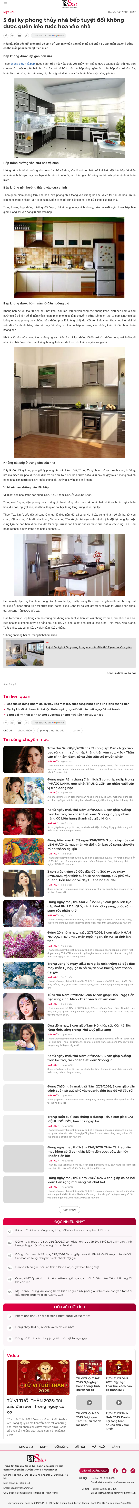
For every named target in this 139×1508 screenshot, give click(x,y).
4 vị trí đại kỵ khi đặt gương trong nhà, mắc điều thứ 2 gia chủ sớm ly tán (89, 647)
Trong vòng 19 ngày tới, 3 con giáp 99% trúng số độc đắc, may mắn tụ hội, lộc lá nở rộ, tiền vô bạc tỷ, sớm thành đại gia (91, 968)
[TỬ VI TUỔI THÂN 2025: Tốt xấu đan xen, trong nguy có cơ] (38, 1377)
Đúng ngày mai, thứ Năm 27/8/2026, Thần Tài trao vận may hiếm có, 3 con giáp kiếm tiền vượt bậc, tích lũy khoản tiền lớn (89, 1152)
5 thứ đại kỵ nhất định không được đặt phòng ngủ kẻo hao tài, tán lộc (55, 714)
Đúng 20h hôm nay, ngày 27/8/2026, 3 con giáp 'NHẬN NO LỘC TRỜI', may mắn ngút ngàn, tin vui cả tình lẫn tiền (89, 937)
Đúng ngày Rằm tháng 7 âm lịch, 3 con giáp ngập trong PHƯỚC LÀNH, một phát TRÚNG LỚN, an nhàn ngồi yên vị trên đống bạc (90, 784)
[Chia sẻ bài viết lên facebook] (5, 35)
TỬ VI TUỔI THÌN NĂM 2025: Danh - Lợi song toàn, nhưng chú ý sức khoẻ (118, 1421)
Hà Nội (83, 1478)
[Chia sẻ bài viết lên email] (19, 35)
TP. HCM (84, 1488)
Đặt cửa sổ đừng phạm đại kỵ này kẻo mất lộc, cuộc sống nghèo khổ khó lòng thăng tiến (68, 703)
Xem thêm (69, 1209)
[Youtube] (124, 1470)
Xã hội (80, 1446)
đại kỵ (76, 730)
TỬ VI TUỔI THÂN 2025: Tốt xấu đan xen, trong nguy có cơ (35, 1406)
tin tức (34, 1315)
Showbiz (26, 1446)
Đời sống (61, 1446)
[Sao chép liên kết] (26, 35)
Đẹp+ (44, 1446)
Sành (116, 1446)
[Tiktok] (133, 1470)
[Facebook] (115, 1470)
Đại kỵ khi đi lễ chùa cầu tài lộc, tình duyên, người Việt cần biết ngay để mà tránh (63, 709)
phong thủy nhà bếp (23, 63)
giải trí (57, 1338)
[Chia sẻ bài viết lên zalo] (12, 35)
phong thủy (25, 730)
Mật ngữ (9, 12)
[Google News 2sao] (49, 35)
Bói (47, 642)
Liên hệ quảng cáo (94, 1470)
